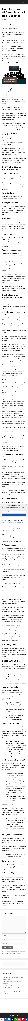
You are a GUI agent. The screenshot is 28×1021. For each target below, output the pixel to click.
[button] (14, 505)
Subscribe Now (14, 514)
